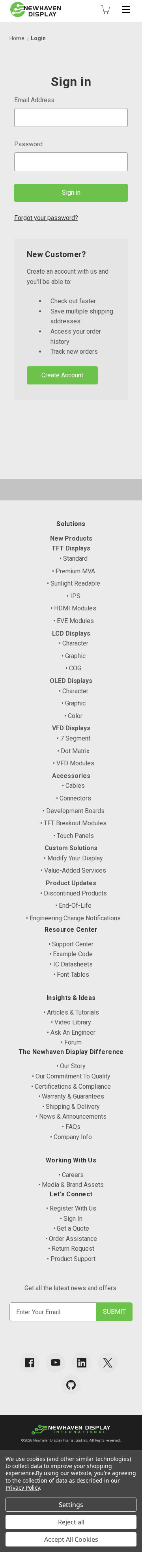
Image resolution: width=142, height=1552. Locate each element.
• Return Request (71, 1248)
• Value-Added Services (73, 870)
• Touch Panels (73, 835)
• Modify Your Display (73, 858)
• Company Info (71, 1137)
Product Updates (71, 883)
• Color (73, 716)
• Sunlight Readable (73, 583)
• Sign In (71, 1218)
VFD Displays (71, 728)
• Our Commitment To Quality (71, 1076)
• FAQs (71, 1126)
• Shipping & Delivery (71, 1106)
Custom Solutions (71, 848)
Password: (29, 144)
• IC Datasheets (71, 964)
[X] (108, 1363)
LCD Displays (71, 633)
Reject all (71, 1522)
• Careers (71, 1175)
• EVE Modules (73, 621)
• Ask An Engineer (71, 1032)
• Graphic (74, 656)
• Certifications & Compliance (71, 1086)
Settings (71, 1504)
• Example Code (71, 954)
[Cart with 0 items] (105, 9)
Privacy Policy (23, 1487)
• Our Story (71, 1066)
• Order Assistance (71, 1238)
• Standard (74, 558)
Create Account (62, 375)
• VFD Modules (73, 763)
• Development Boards (74, 811)
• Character (73, 643)
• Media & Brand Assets (71, 1184)
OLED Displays (71, 681)
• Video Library (71, 1022)
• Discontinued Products (73, 893)
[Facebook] (29, 1363)
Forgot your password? (46, 218)
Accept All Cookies (71, 1539)
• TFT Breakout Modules (73, 823)
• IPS (73, 596)
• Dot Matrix (73, 751)
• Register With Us (71, 1208)
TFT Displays (71, 548)
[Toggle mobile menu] (126, 9)
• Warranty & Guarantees (71, 1096)
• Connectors (73, 798)
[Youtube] (55, 1363)
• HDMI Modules (73, 608)
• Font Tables (71, 974)
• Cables (73, 785)
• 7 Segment (73, 738)
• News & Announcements (71, 1116)
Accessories (71, 776)
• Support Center (71, 944)
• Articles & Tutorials (71, 1012)
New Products (71, 538)
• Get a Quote (71, 1228)
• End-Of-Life (73, 905)
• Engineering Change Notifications (73, 918)
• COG (73, 668)
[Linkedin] (82, 1363)
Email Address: (35, 100)
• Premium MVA (73, 571)
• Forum (71, 1042)
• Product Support (71, 1259)
